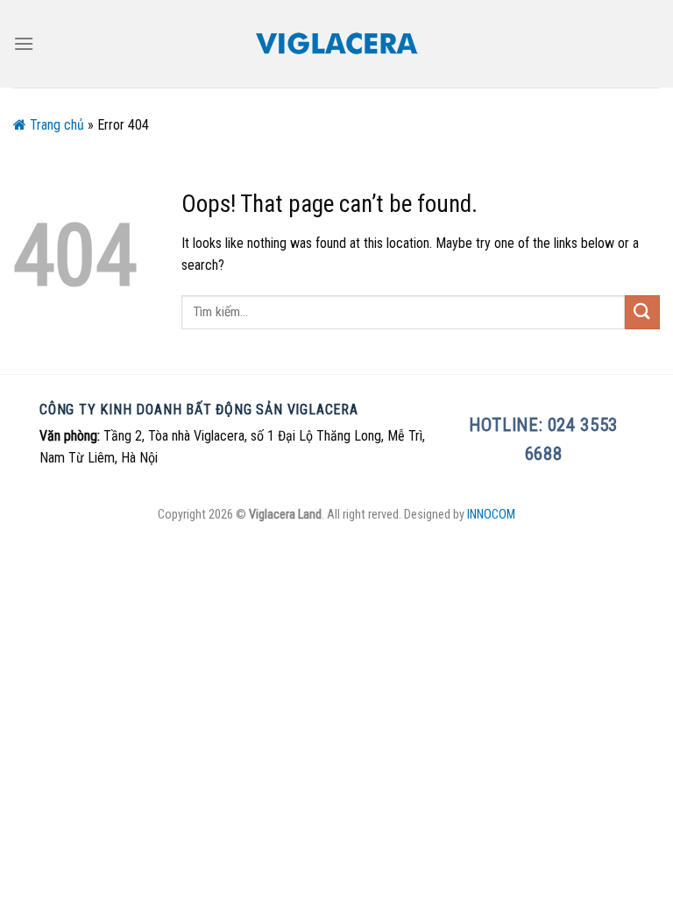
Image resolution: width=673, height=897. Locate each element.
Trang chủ (55, 125)
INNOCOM (491, 514)
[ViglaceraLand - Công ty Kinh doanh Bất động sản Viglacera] (336, 43)
